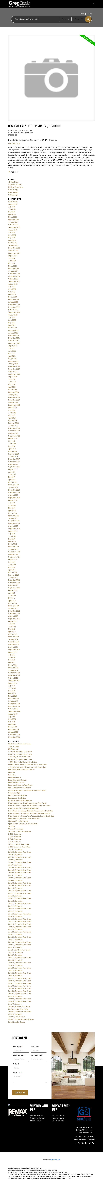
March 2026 (12, 217)
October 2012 (13, 616)
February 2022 (13, 330)
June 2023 (12, 289)
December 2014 (14, 552)
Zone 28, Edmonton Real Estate (19, 963)
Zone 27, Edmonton (15, 955)
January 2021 (13, 364)
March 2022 (12, 328)
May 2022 (11, 323)
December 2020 (14, 366)
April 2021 (12, 356)
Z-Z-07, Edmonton (14, 839)
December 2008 (14, 735)
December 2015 (14, 521)
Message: (17, 1072)
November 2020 (14, 369)
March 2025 (12, 243)
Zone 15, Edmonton (15, 911)
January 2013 (13, 608)
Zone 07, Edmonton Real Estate (19, 878)
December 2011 (14, 642)
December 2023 (14, 274)
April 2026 (12, 214)
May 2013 (11, 598)
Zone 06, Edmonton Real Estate (19, 873)
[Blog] (93, 1143)
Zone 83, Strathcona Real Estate (19, 1012)
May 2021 (11, 353)
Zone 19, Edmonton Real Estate (19, 927)
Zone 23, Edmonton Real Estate (19, 945)
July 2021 (11, 348)
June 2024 (12, 261)
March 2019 (12, 420)
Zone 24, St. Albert (14, 947)
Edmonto (11, 772)
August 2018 (12, 438)
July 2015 (11, 534)
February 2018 (13, 454)
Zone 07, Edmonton (15, 875)
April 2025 (12, 240)
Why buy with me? (36, 1115)
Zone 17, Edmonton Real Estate (19, 921)
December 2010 (14, 673)
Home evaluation (58, 1118)
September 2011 (14, 649)
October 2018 (13, 433)
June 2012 (12, 626)
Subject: (16, 1064)
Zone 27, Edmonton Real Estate (19, 958)
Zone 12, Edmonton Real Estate (19, 898)
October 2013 (13, 585)
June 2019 (12, 413)
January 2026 (13, 222)
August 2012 (12, 621)
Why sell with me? (58, 1115)
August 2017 (12, 469)
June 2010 (12, 688)
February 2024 (13, 268)
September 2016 (14, 498)
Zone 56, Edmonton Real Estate (19, 991)
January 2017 (13, 487)
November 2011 (14, 644)
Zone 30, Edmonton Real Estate (19, 973)
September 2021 (14, 343)
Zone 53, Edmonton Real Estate (19, 986)
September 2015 (14, 528)
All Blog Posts (13, 182)
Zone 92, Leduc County (16, 1022)
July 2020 (11, 379)
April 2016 (12, 510)
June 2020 (12, 382)
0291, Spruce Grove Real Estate (19, 744)
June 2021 (12, 351)
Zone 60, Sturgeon (15, 1004)
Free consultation (58, 1121)
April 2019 (12, 418)
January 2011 (13, 670)
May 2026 (11, 212)
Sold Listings (13, 195)
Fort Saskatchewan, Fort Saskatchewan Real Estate (26, 790)
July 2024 (11, 258)
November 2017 (14, 462)
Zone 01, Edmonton (15, 849)
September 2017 (14, 467)
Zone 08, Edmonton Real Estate (19, 883)
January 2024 (13, 271)
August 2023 (12, 284)
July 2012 (11, 624)
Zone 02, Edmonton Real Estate (19, 857)
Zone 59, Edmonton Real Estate (23, 132)
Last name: (35, 1047)
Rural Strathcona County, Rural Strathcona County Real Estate (30, 811)
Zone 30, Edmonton (15, 970)
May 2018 (11, 446)
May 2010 (11, 691)
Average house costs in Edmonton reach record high (27, 767)
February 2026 (13, 220)
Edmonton (12, 775)
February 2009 (13, 729)
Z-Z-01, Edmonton (14, 834)
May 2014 (11, 567)
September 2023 (14, 281)
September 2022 (14, 312)
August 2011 (12, 652)
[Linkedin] (86, 1143)
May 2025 (11, 238)
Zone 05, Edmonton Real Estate (19, 870)
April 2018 (12, 449)
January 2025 (13, 245)
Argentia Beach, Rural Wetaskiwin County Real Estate (27, 764)
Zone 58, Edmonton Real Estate (19, 999)
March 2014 (12, 572)
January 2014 (13, 577)
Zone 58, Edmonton (15, 996)
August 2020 (12, 377)
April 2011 (11, 662)
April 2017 (12, 480)
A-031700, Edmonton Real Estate (20, 754)
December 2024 (14, 248)
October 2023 (13, 279)
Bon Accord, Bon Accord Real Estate (21, 770)
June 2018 (12, 444)
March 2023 (12, 297)
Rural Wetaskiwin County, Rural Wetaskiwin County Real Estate (31, 816)
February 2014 (13, 575)
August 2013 (12, 590)
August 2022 (12, 315)
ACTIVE (82, 13)
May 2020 (11, 384)
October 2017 (13, 464)
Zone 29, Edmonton (15, 965)
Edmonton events (14, 777)
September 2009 (14, 711)
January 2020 (13, 395)
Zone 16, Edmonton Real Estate (19, 919)
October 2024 (13, 250)
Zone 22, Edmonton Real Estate (19, 942)
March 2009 (12, 727)
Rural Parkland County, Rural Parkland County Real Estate (29, 806)
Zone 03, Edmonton (15, 860)
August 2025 (12, 230)
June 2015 (12, 536)
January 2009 (13, 732)
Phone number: (36, 1055)
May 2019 (11, 415)
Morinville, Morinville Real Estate (20, 800)
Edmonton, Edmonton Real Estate (20, 785)
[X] (79, 1143)
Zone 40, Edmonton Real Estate (19, 981)
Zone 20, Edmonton (15, 929)
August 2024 (12, 256)
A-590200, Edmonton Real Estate (20, 759)
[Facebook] (75, 1143)
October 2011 (13, 647)
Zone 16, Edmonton (15, 916)
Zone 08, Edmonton (15, 880)
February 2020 (13, 392)
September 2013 (14, 588)
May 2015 (11, 539)
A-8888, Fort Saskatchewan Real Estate (22, 762)
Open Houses (13, 192)
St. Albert (11, 826)
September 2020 (14, 374)
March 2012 (12, 634)
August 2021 (12, 346)
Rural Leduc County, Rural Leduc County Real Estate (27, 803)
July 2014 (11, 562)
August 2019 (12, 407)
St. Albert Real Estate (15, 829)
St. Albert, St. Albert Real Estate (19, 831)
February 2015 (13, 546)
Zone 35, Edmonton (15, 976)
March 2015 (12, 544)
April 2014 (12, 570)
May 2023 (11, 292)
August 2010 (12, 683)
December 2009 (14, 704)
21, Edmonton (13, 749)
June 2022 (12, 320)
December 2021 (14, 335)
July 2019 (11, 410)
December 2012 (14, 611)
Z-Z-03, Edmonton (14, 837)
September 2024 (14, 253)
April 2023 (12, 294)
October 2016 (13, 495)
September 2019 (14, 405)
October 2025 (13, 225)
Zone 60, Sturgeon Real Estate (19, 1006)
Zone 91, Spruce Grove (16, 1017)
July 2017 (11, 472)
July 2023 (11, 286)
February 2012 (13, 637)
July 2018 (11, 441)
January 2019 (13, 425)
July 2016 (11, 503)
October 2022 (13, 310)
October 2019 (13, 402)
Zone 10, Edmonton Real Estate (19, 891)
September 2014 (14, 557)
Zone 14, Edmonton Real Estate (19, 909)
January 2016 (13, 518)
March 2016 (12, 513)
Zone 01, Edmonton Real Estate (19, 852)
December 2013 (14, 580)
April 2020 (12, 387)
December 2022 (14, 305)
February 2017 (13, 485)
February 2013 (13, 606)
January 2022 (13, 333)
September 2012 (14, 619)
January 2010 (13, 701)
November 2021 (14, 338)
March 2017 (12, 482)
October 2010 (13, 678)
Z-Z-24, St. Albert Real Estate (18, 844)
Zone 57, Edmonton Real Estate (19, 994)
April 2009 (12, 724)
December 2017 (14, 459)
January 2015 (13, 549)
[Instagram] (82, 1143)
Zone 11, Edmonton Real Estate (19, 893)
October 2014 (13, 554)
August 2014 (12, 559)
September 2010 (14, 680)
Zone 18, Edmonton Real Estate (19, 924)
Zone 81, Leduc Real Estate (18, 1009)
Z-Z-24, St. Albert (14, 842)
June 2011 (12, 657)
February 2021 (13, 361)
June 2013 (12, 595)
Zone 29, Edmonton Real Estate (19, 968)
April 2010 (12, 693)
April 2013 (12, 601)
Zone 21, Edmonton (15, 934)
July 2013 (11, 593)
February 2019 (13, 423)
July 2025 (11, 232)
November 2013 (14, 583)
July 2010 (11, 686)
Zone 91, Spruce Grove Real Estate (21, 1019)
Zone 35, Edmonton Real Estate (19, 978)
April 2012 (12, 631)
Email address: (18, 1055)
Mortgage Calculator (37, 1118)
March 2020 (12, 389)
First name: (17, 1047)
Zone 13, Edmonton (15, 901)
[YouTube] (89, 1143)
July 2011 (11, 655)
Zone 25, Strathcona (15, 952)
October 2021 (13, 341)
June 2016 (12, 505)
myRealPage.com (55, 1159)
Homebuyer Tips (14, 793)
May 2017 (11, 477)
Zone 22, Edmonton (15, 940)
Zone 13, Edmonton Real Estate (19, 903)
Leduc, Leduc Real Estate (17, 795)
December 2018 (14, 428)
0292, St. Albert (13, 746)
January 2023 (13, 302)
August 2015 (12, 531)
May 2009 (11, 722)
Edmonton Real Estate (16, 782)
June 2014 (12, 565)
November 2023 (14, 276)
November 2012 (14, 613)
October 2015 (13, 526)
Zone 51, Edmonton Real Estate (19, 983)
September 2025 (14, 227)
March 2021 (12, 359)
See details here (14, 144)
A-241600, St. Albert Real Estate (19, 757)
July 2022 (11, 317)
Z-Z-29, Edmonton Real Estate (19, 847)
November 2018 (14, 431)
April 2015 (12, 541)
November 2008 (14, 737)
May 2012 (11, 629)
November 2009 (14, 706)
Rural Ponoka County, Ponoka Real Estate (23, 808)
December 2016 (14, 490)
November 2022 (14, 307)
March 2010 (12, 696)
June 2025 (12, 235)
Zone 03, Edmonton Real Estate (19, 862)
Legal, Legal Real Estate (17, 798)
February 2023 (13, 299)
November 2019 (14, 400)
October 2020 (13, 371)
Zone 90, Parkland (14, 1014)
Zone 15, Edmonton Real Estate (19, 914)
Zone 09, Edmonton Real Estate (19, 885)
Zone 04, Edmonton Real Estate (19, 867)
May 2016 (11, 508)
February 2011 (13, 668)
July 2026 (11, 207)
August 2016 (12, 500)
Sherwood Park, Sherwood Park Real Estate (24, 819)
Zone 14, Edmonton (15, 906)
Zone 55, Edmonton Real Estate (19, 988)
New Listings (13, 190)
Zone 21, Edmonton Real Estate (19, 937)
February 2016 (13, 516)
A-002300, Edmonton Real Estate (20, 752)
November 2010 (14, 675)
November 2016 (14, 492)
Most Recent (12, 202)
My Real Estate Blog (15, 187)
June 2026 (12, 209)
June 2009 (12, 719)
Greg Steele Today (15, 184)
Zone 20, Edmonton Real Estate (19, 932)
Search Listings (35, 1121)
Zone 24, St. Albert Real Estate (19, 950)
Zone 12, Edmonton (15, 896)
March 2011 (12, 665)
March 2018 (12, 451)
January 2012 (13, 639)
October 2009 (13, 709)
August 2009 (12, 714)
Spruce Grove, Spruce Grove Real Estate (23, 824)
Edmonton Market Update (17, 780)
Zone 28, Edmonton (15, 960)
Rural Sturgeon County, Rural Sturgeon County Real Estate (29, 813)
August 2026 (12, 204)
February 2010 (13, 698)
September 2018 (14, 436)
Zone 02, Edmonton (15, 855)
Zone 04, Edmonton (15, 865)
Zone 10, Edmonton (15, 888)
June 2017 (12, 474)
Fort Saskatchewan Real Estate (19, 788)
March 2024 (12, 266)
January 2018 (13, 456)
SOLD (90, 13)
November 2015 (14, 523)
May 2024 (11, 263)
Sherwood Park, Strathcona (18, 821)
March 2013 (12, 603)
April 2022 (12, 325)
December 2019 (14, 397)
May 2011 (11, 660)
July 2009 (11, 716)
